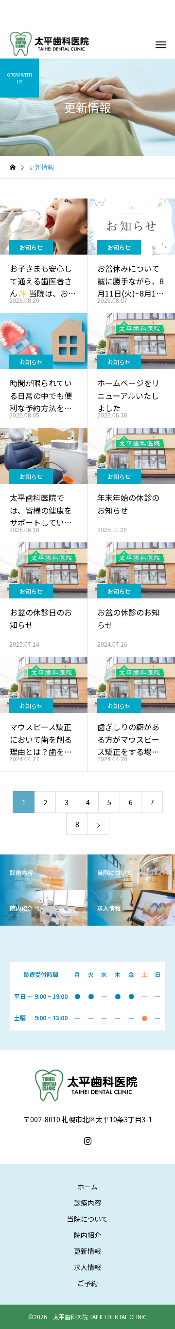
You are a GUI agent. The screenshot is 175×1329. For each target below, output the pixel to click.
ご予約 (87, 1283)
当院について (87, 1219)
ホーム (87, 1186)
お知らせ (31, 247)
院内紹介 (87, 1235)
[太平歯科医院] (50, 44)
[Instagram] (87, 1141)
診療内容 (87, 1203)
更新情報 (87, 1251)
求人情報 (87, 1267)
